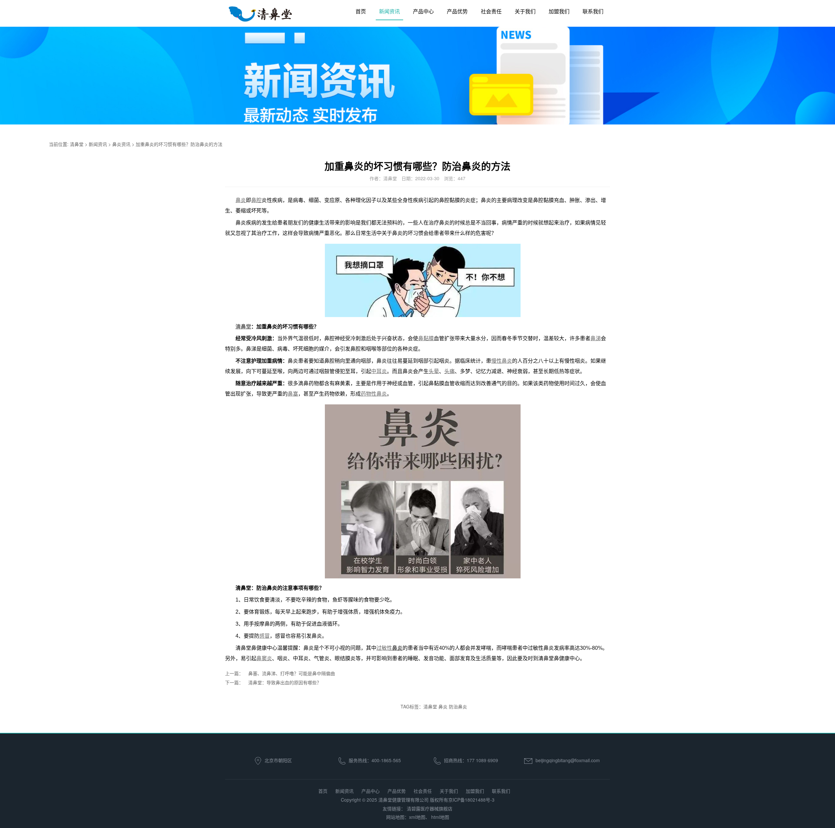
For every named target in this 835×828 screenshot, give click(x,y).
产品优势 (457, 11)
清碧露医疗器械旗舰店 (429, 808)
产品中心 (423, 11)
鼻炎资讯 (121, 144)
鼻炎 (443, 706)
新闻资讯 (389, 11)
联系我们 (593, 11)
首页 (361, 11)
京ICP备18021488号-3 (471, 799)
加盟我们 (559, 11)
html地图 (440, 817)
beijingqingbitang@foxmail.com (568, 760)
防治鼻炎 (458, 706)
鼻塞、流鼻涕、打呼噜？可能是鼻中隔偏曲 (291, 673)
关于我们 (525, 11)
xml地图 (417, 817)
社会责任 (491, 11)
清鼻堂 (77, 144)
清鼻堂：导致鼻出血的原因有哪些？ (284, 682)
